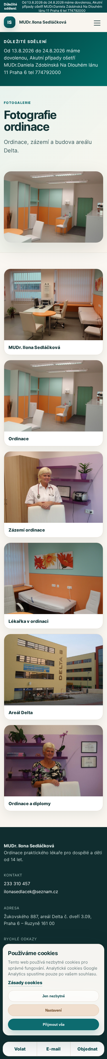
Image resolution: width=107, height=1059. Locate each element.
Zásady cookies (25, 982)
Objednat (87, 1049)
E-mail (53, 1049)
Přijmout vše (53, 1025)
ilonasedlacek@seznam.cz (31, 891)
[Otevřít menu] (97, 22)
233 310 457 (17, 883)
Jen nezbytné (53, 996)
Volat (20, 1049)
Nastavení (53, 1010)
